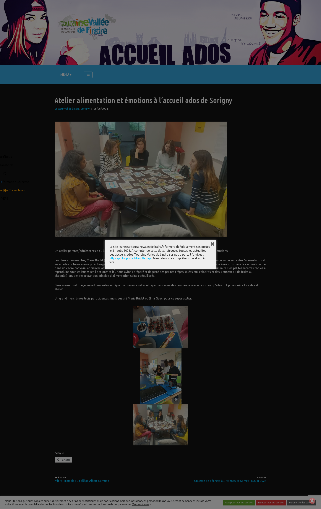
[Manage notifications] (312, 501)
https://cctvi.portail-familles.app (130, 258)
